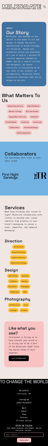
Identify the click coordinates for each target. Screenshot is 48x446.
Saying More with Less (17, 117)
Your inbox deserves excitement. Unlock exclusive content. (24, 429)
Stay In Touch (24, 425)
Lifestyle (13, 310)
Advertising (13, 276)
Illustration (13, 287)
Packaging (25, 287)
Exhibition (13, 281)
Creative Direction (18, 258)
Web (25, 292)
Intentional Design (31, 127)
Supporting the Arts (15, 106)
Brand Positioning (18, 252)
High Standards (33, 106)
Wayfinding (14, 292)
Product (24, 310)
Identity (25, 281)
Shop (24, 414)
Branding (25, 276)
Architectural (14, 305)
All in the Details (32, 111)
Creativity (25, 122)
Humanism (34, 117)
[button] (44, 7)
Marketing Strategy (18, 263)
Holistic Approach (23, 133)
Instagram (24, 399)
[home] (21, 6)
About (24, 411)
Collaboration (14, 127)
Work (24, 408)
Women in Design (15, 111)
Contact (24, 417)
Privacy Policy (24, 420)
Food (26, 305)
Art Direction (18, 247)
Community (37, 122)
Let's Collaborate (18, 358)
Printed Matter (11, 122)
